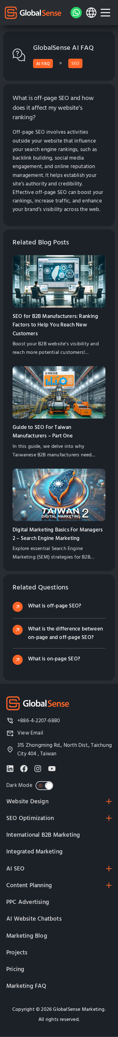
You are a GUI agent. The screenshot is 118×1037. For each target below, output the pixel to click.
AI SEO (15, 868)
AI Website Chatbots (34, 919)
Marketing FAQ (26, 986)
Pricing (15, 969)
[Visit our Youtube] (52, 768)
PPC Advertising (27, 902)
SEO (75, 63)
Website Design (27, 801)
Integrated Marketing (34, 851)
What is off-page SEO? (54, 606)
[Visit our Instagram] (38, 768)
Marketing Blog (26, 936)
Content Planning (29, 885)
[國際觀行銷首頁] (33, 13)
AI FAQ (43, 64)
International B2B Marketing (43, 835)
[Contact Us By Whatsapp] (76, 12)
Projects (17, 952)
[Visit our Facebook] (24, 768)
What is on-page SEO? (54, 659)
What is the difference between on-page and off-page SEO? (65, 633)
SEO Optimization (30, 818)
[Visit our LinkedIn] (10, 768)
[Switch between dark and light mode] (44, 785)
